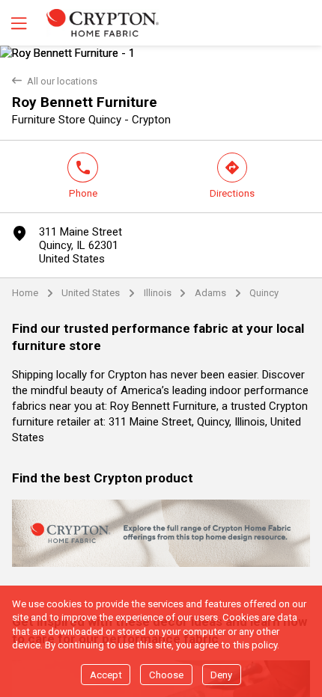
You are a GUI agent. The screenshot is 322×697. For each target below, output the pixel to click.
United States (90, 292)
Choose (166, 675)
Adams (210, 292)
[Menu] (17, 23)
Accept (106, 675)
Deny (221, 675)
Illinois (157, 292)
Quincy (264, 292)
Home (25, 292)
